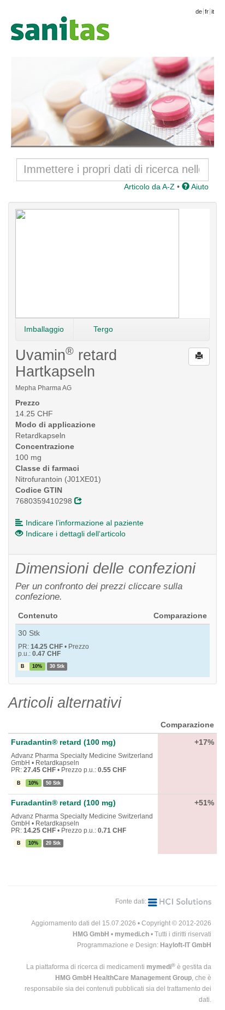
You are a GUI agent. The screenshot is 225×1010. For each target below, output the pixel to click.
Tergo (103, 329)
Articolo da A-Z (149, 186)
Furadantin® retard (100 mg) (63, 742)
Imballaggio (44, 329)
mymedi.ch (132, 934)
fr (207, 11)
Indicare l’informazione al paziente (85, 522)
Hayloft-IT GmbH (185, 945)
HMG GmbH (91, 934)
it (212, 11)
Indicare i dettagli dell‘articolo (76, 533)
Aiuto (199, 186)
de (199, 11)
